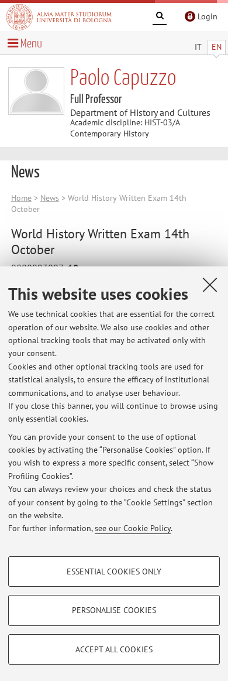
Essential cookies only (114, 571)
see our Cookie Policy (133, 528)
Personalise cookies (114, 610)
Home (21, 198)
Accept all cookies (114, 649)
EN (217, 47)
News (49, 198)
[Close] (210, 284)
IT (198, 47)
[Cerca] (160, 17)
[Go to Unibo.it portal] (59, 17)
